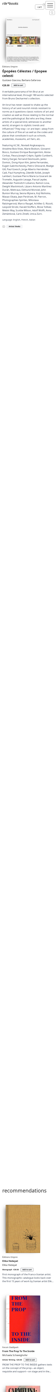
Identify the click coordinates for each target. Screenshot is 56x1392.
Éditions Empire (10, 66)
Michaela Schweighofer (15, 1355)
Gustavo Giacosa (11, 80)
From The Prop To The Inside (18, 1351)
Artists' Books (14, 226)
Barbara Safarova (31, 80)
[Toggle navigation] (50, 5)
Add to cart (18, 85)
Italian (32, 219)
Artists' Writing (8, 1360)
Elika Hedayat (10, 1261)
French (24, 219)
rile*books (10, 3)
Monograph (7, 1269)
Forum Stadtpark (10, 1347)
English (16, 219)
